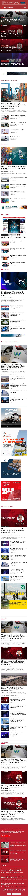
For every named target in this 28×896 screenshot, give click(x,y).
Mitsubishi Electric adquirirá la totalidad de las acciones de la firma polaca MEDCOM (18, 385)
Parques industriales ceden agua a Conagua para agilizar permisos (12, 688)
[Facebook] (2, 836)
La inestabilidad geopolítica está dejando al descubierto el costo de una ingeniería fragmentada (17, 699)
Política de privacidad (16, 893)
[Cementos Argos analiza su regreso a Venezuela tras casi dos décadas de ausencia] (5, 186)
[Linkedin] (5, 836)
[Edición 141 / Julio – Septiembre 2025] (14, 226)
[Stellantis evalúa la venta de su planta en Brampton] (5, 393)
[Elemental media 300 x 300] (11, 500)
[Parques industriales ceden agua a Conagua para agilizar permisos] (5, 379)
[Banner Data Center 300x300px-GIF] (11, 477)
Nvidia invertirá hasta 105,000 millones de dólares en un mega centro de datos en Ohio (17, 578)
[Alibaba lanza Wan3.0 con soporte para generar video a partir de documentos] (14, 60)
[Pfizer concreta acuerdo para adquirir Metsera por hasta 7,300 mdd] (5, 329)
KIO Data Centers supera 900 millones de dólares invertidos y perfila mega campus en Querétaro (18, 571)
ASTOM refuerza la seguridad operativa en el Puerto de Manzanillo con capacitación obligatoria (13, 104)
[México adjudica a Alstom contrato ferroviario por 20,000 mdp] (5, 124)
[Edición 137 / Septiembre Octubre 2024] (5, 264)
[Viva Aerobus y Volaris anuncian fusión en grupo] (5, 138)
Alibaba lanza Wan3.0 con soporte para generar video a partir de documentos (17, 542)
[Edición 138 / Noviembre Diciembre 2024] (5, 257)
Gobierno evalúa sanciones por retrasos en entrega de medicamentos (17, 314)
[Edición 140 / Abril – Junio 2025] (5, 243)
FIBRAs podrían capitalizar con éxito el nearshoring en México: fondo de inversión (13, 168)
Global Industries (4, 108)
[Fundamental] (14, 337)
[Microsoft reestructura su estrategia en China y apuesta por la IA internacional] (5, 400)
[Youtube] (9, 836)
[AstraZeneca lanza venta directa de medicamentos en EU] (5, 322)
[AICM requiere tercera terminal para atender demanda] (5, 179)
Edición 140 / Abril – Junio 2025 (17, 241)
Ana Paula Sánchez (5, 533)
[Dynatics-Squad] (14, 455)
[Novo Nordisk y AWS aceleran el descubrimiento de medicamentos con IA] (14, 281)
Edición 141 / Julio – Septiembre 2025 (13, 237)
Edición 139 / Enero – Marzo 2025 (18, 248)
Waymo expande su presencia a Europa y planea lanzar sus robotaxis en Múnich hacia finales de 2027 (13, 366)
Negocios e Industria (5, 45)
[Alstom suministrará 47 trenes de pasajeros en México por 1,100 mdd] (5, 117)
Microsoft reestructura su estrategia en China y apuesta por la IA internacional (18, 399)
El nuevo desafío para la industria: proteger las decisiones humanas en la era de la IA (13, 662)
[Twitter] (7, 836)
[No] (26, 892)
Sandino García (4, 238)
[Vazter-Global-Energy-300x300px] (11, 427)
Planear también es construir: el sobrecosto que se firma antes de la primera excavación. (13, 530)
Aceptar (8, 893)
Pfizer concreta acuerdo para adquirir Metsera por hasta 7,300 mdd (17, 328)
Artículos (3, 17)
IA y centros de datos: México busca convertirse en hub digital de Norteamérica (18, 550)
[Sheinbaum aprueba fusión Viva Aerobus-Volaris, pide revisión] (5, 131)
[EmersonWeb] (14, 76)
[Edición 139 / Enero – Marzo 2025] (5, 250)
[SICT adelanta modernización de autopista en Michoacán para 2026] (5, 193)
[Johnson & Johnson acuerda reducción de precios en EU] (5, 308)
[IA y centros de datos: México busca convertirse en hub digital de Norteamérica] (5, 550)
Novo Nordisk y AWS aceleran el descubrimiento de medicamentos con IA (12, 293)
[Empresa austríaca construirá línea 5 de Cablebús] (5, 200)
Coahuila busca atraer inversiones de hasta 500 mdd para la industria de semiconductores (18, 557)
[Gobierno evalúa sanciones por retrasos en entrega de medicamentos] (5, 315)
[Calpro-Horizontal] (14, 210)
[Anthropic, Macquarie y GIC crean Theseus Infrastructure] (5, 735)
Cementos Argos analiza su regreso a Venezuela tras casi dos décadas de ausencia (18, 186)
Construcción (4, 164)
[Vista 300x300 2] (14, 609)
